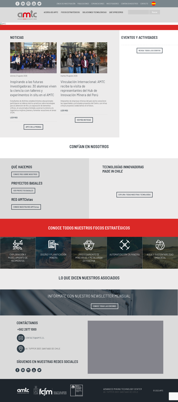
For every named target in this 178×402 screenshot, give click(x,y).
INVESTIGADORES (112, 3)
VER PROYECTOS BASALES (23, 190)
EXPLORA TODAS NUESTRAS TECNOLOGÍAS (134, 195)
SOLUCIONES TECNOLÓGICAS (94, 12)
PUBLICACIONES (83, 3)
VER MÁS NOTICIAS (84, 120)
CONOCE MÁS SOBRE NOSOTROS (25, 174)
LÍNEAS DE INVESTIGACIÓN (66, 3)
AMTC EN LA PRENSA (33, 127)
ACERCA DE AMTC (51, 12)
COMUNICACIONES (97, 3)
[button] (13, 24)
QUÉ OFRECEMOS (116, 12)
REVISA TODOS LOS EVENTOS (150, 50)
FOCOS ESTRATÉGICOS (70, 12)
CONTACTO (144, 3)
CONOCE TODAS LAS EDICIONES (104, 306)
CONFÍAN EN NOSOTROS (129, 3)
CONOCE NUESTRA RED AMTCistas (26, 207)
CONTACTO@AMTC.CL (34, 337)
